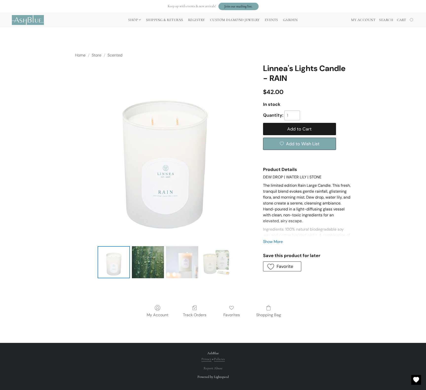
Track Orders (194, 314)
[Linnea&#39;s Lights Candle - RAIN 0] (114, 262)
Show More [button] (273, 241)
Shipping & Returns (164, 20)
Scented (115, 55)
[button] (238, 6)
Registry (196, 20)
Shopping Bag (268, 314)
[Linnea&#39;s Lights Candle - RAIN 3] (216, 262)
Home (80, 55)
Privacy (206, 359)
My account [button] (363, 20)
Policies (219, 359)
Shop (133, 20)
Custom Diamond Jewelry (235, 20)
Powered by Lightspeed (213, 377)
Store (96, 55)
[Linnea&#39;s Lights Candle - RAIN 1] (148, 262)
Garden (290, 20)
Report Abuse (213, 368)
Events (271, 20)
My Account (157, 314)
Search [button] (386, 20)
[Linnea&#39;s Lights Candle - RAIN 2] (182, 262)
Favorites (231, 314)
